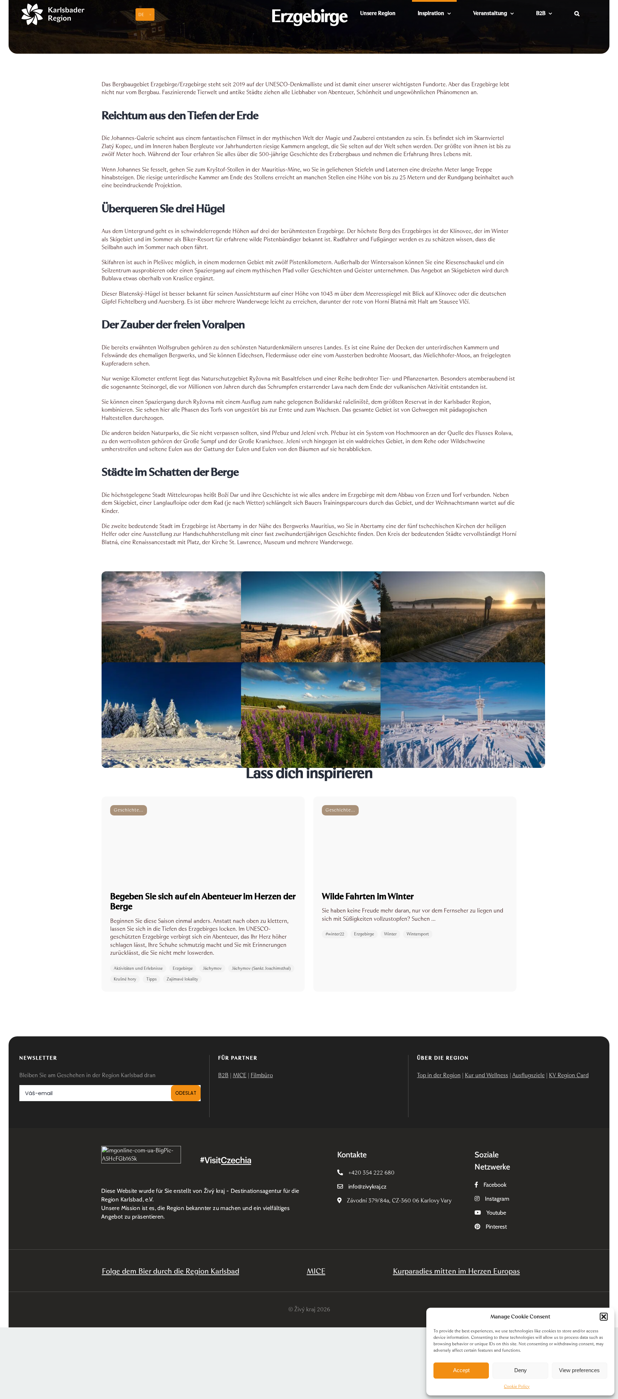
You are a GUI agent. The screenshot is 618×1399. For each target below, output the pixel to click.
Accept (461, 1370)
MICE (239, 1075)
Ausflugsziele (528, 1075)
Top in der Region (439, 1075)
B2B (223, 1075)
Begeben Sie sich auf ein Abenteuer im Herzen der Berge (202, 901)
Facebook (495, 1184)
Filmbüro (262, 1075)
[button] (603, 1316)
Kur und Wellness (486, 1075)
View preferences (579, 1370)
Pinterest (496, 1226)
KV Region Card (569, 1075)
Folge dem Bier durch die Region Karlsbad (170, 1271)
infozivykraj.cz (367, 1186)
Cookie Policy (517, 1386)
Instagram (497, 1198)
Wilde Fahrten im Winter (368, 896)
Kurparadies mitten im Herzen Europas (456, 1271)
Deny (520, 1370)
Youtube (496, 1212)
